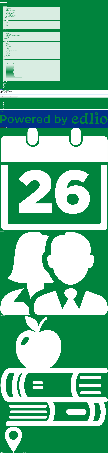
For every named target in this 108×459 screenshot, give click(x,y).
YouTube (3, 105)
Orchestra (8, 48)
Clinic (7, 23)
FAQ (7, 11)
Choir (7, 47)
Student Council (9, 51)
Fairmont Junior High (10, 73)
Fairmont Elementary (10, 67)
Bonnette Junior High (10, 70)
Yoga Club (8, 53)
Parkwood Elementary (10, 68)
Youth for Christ (9, 54)
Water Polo (8, 55)
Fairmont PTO (8, 37)
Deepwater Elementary (10, 65)
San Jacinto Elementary (10, 69)
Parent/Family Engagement (11, 15)
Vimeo (3, 108)
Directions (24, 452)
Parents (4, 84)
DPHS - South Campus (10, 75)
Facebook (3, 103)
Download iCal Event (15, 93)
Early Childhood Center (10, 62)
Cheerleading (8, 46)
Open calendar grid (13, 96)
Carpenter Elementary (10, 63)
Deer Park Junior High (10, 72)
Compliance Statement (7, 99)
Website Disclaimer (6, 100)
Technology (8, 25)
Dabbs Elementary (9, 64)
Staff (3, 85)
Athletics (7, 22)
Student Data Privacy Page (11, 16)
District (1, 89)
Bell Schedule (8, 14)
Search (3, 87)
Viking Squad (8, 52)
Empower (8, 36)
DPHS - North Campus (10, 74)
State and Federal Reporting (11, 10)
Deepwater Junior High (10, 71)
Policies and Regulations (10, 12)
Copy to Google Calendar (5, 93)
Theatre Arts (8, 49)
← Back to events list (5, 96)
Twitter (3, 104)
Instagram (3, 107)
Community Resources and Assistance (13, 35)
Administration (8, 8)
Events (1, 94)
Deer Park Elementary (10, 66)
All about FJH (8, 9)
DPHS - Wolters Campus (10, 76)
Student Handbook (9, 13)
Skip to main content (4, 0)
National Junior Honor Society (11, 50)
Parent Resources (9, 34)
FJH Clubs (8, 44)
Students (4, 83)
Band (7, 45)
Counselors (8, 24)
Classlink (4, 86)
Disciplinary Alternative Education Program (14, 77)
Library (7, 33)
